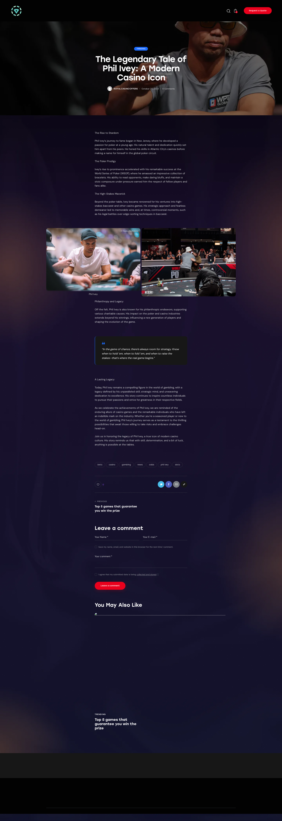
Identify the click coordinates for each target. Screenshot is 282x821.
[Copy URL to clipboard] (184, 484)
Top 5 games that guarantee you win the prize (115, 724)
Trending (141, 49)
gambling (126, 465)
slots (177, 465)
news (140, 465)
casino (112, 465)
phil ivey (165, 465)
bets (100, 465)
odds (151, 465)
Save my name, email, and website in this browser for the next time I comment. (135, 547)
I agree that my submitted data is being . (128, 574)
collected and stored (146, 574)
